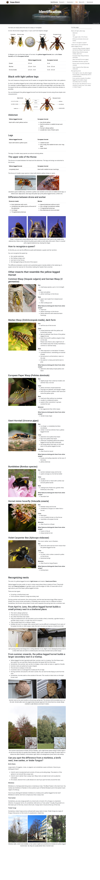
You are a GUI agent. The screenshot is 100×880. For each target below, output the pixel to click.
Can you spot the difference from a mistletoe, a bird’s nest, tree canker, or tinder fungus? (82, 85)
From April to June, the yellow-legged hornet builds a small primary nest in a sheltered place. (82, 74)
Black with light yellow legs (78, 31)
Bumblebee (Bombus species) (80, 61)
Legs (74, 35)
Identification (54, 2)
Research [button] (62, 2)
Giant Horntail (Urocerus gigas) (81, 59)
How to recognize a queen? (80, 42)
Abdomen (75, 33)
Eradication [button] (70, 2)
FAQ (76, 2)
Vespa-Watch (15, 2)
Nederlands (90, 2)
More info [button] (82, 2)
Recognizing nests (76, 71)
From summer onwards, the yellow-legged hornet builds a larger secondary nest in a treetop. (82, 80)
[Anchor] (40, 76)
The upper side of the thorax (80, 37)
